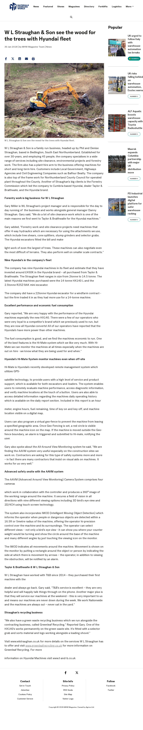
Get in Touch (25, 686)
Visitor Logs (68, 699)
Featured (48, 7)
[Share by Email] (26, 59)
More (129, 7)
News (36, 7)
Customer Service (25, 699)
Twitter (111, 690)
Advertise (25, 690)
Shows (60, 7)
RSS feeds (68, 690)
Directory (89, 7)
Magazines (74, 7)
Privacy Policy (68, 686)
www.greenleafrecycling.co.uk (43, 645)
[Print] (33, 59)
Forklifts (103, 7)
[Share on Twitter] (13, 59)
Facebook (110, 686)
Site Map (68, 695)
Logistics (116, 7)
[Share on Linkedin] (12, 59)
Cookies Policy (25, 695)
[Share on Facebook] (6, 59)
